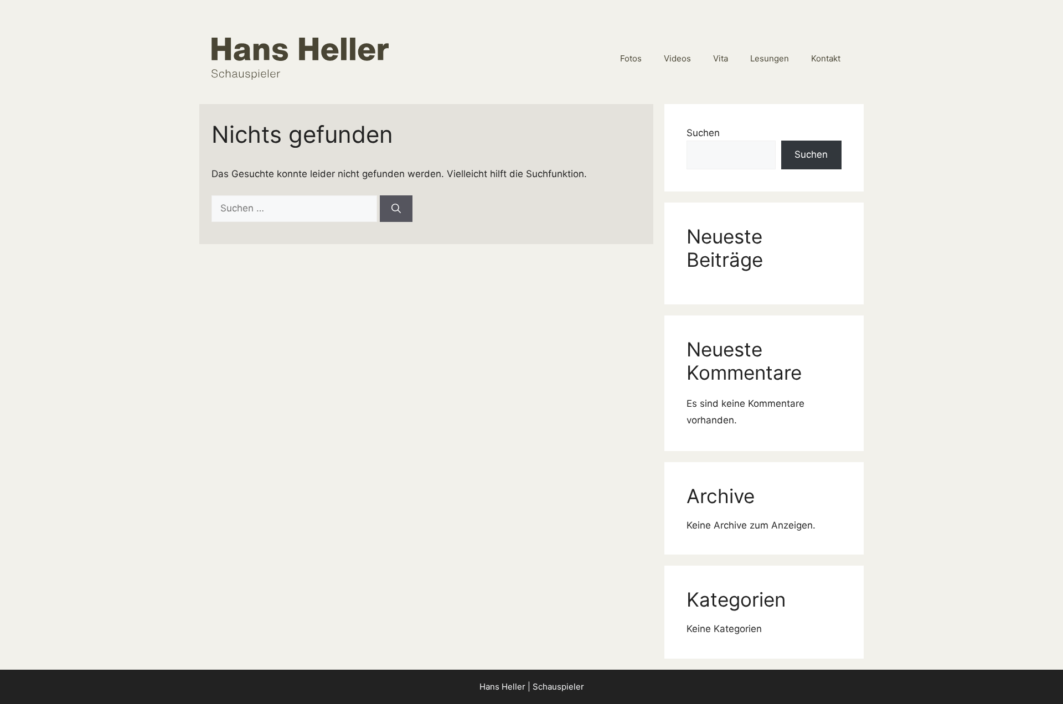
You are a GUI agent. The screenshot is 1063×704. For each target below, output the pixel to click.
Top (1036, 677)
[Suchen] (396, 208)
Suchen (703, 132)
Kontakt (825, 58)
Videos (677, 58)
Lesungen (769, 58)
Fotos (631, 58)
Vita (720, 58)
